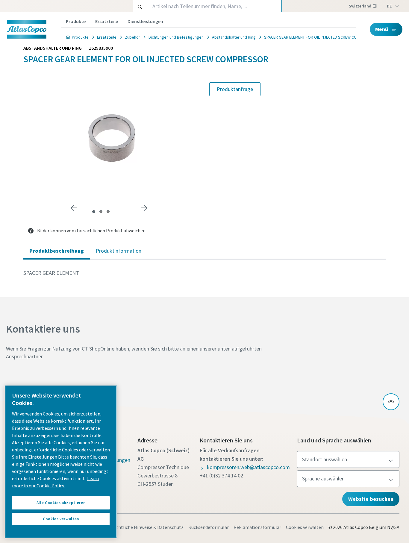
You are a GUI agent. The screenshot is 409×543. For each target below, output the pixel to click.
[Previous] (74, 208)
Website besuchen (370, 498)
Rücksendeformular (208, 527)
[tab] (93, 211)
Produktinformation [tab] (118, 250)
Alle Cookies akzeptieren (61, 502)
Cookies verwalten (305, 527)
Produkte (76, 21)
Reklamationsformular (257, 527)
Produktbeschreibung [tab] (56, 250)
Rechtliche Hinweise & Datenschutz (147, 527)
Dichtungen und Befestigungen (176, 37)
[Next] (144, 208)
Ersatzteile (106, 21)
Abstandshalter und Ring (234, 37)
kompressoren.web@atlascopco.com (248, 467)
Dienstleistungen (145, 21)
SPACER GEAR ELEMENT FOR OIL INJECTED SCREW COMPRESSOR (320, 37)
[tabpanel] (204, 273)
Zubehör (132, 37)
